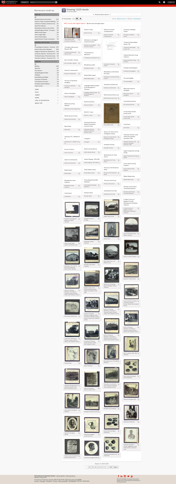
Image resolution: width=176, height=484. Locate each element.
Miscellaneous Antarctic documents (44, 28)
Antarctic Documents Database (43, 49)
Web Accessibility (63, 481)
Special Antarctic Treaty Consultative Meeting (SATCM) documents (53, 39)
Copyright (42, 481)
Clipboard (159, 2)
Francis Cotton (39, 86)
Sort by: (114, 19)
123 (111, 467)
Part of (37, 14)
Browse (24, 2)
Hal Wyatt (37, 75)
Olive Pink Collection (40, 26)
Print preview (67, 19)
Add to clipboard (79, 40)
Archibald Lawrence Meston (42, 84)
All (35, 17)
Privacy (55, 481)
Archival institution (42, 42)
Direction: (130, 19)
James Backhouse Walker (41, 77)
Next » (115, 467)
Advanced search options (102, 14)
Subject (37, 94)
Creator (38, 61)
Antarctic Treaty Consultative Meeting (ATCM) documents (50, 21)
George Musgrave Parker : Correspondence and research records (52, 30)
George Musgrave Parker (41, 73)
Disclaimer (49, 481)
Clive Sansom (38, 70)
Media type (38, 103)
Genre (37, 97)
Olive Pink (37, 68)
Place (37, 92)
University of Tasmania (41, 79)
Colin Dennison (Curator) (41, 81)
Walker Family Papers (40, 32)
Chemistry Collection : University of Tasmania (47, 58)
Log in (170, 2)
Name (37, 89)
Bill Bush (37, 66)
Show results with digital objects (96, 23)
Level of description (42, 100)
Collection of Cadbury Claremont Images (46, 23)
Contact (36, 481)
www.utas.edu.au (70, 476)
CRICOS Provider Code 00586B (73, 480)
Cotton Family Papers (40, 37)
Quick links (164, 2)
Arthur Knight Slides (40, 34)
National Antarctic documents (43, 19)
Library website (60, 476)
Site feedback (72, 481)
